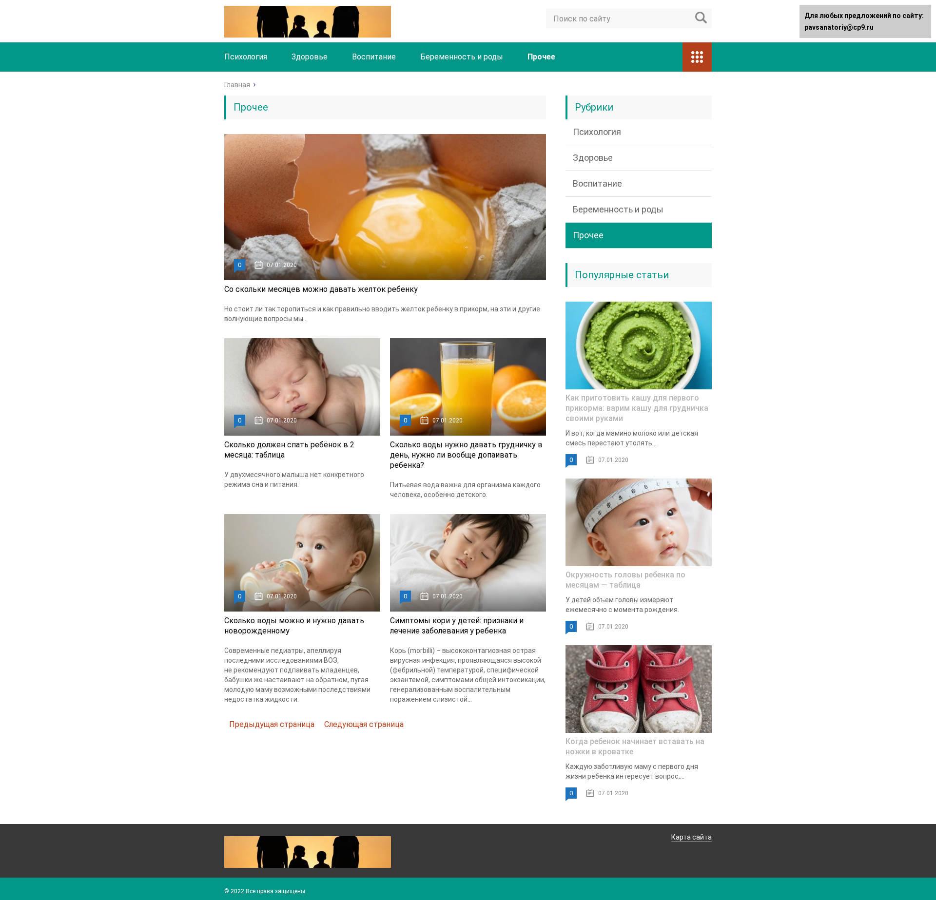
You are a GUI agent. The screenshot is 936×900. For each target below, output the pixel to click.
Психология (245, 56)
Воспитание (374, 56)
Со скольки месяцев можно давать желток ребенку (321, 289)
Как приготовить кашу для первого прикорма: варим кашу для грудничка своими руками (637, 408)
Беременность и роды (461, 56)
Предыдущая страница (271, 724)
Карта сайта (691, 837)
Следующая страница (364, 724)
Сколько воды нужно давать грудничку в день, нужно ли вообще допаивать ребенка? (466, 455)
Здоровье (310, 56)
